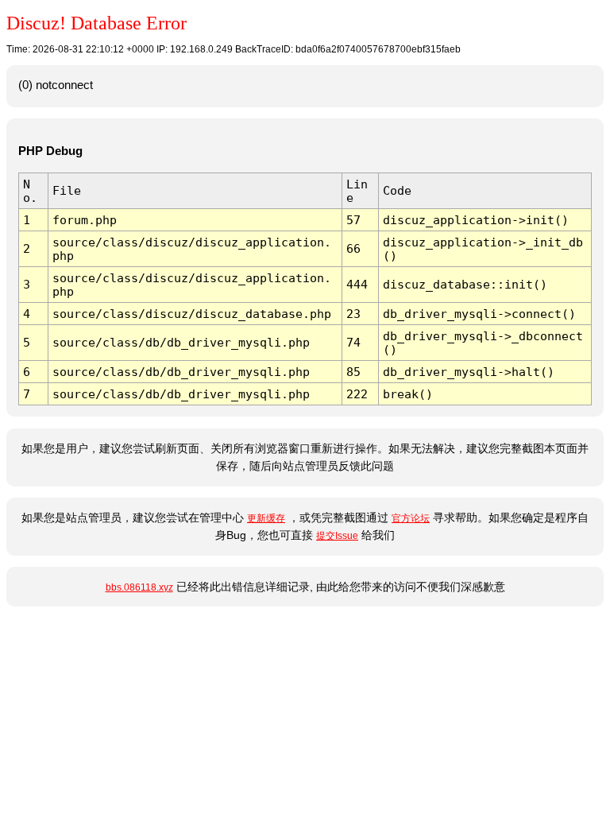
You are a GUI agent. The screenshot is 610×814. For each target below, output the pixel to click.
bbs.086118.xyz (139, 587)
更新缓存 (266, 518)
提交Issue (337, 535)
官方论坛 (411, 518)
